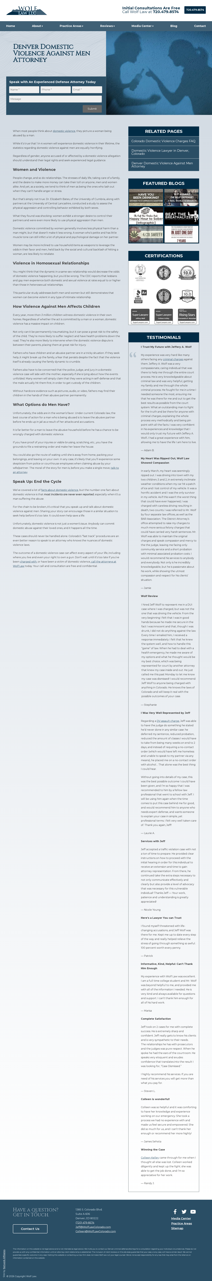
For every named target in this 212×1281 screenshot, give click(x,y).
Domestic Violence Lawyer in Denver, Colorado (160, 152)
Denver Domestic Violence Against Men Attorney (162, 164)
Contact (200, 26)
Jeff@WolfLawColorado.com (93, 1227)
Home (10, 26)
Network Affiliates (4, 1259)
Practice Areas (70, 26)
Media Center (142, 26)
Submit (92, 108)
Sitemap (177, 1228)
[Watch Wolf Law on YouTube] (193, 1212)
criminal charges (173, 359)
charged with (28, 561)
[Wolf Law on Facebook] (175, 1212)
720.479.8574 (166, 12)
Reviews (106, 26)
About (36, 26)
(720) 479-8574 (85, 1222)
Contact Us (30, 1229)
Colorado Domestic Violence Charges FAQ (163, 141)
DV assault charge (168, 721)
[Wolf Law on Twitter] (184, 1212)
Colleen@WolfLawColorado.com (96, 1231)
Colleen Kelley (150, 1157)
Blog (173, 26)
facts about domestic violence (59, 490)
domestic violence (64, 131)
